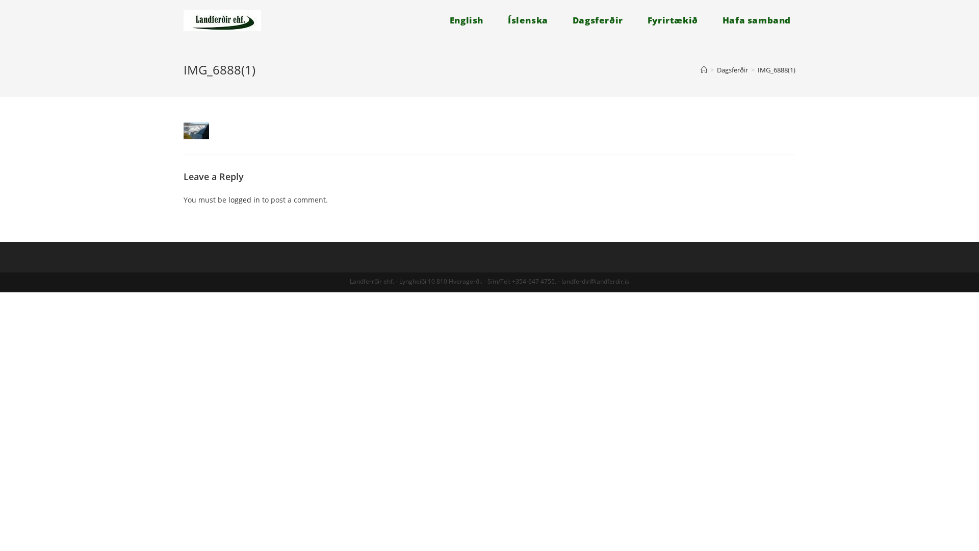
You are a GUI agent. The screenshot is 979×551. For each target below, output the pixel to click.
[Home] (704, 69)
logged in (244, 200)
